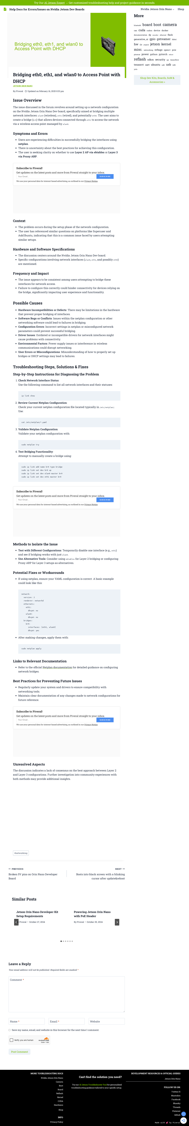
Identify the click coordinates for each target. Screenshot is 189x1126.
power (145, 54)
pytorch (163, 54)
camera (170, 24)
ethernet (163, 35)
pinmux (137, 54)
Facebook (176, 1099)
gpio (152, 39)
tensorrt (139, 64)
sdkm (150, 59)
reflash (140, 59)
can (135, 30)
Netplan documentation (57, 667)
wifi (174, 65)
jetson (155, 44)
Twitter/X (175, 1091)
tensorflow (174, 60)
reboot (171, 55)
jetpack (146, 45)
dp (150, 34)
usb (168, 64)
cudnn (149, 30)
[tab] (61, 941)
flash (170, 34)
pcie (174, 49)
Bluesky (176, 1103)
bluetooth (137, 25)
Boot (61, 1085)
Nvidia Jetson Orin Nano (52, 1078)
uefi (163, 65)
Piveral (22, 922)
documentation (140, 35)
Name (14, 1021)
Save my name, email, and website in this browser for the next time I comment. (55, 1030)
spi (168, 60)
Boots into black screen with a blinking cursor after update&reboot (100, 874)
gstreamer (164, 39)
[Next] (117, 922)
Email (54, 1021)
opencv (167, 50)
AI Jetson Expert (54, 2)
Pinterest (176, 1111)
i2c (141, 44)
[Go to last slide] (16, 922)
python (153, 54)
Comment (17, 979)
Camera (59, 1081)
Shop (181, 9)
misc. (138, 49)
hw (136, 44)
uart (147, 64)
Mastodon (175, 1095)
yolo (135, 69)
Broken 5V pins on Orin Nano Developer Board (33, 874)
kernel (166, 44)
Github (177, 1115)
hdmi (174, 39)
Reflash (59, 1093)
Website (95, 1021)
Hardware (58, 1105)
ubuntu (155, 64)
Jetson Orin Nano (23, 86)
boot (157, 24)
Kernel (60, 1097)
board (147, 24)
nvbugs (158, 49)
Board (60, 1089)
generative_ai (141, 39)
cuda (141, 30)
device (157, 30)
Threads (176, 1107)
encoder (155, 35)
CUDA (60, 1101)
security (160, 59)
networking (20, 853)
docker (165, 30)
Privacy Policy (56, 1122)
